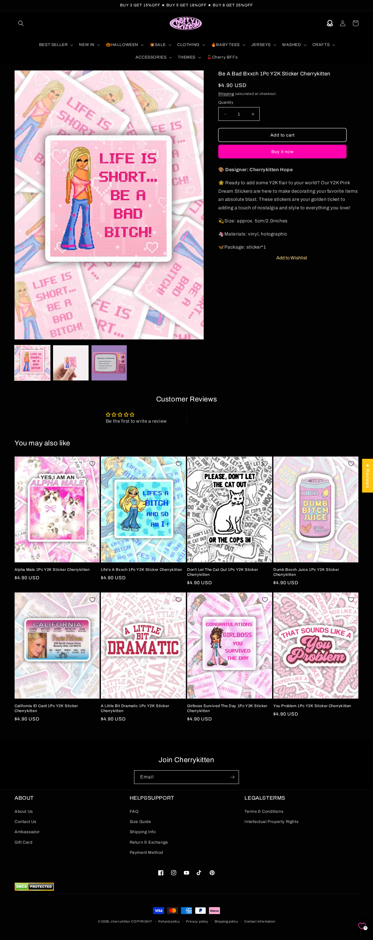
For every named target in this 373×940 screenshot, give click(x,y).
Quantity (225, 102)
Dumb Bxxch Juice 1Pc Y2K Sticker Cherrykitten (306, 572)
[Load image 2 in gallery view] (71, 363)
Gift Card (23, 842)
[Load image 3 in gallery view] (109, 363)
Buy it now (282, 151)
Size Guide (140, 821)
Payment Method (146, 852)
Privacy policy (197, 921)
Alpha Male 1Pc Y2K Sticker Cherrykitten (52, 570)
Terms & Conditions (263, 811)
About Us (24, 811)
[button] (21, 23)
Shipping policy (226, 921)
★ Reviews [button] (367, 475)
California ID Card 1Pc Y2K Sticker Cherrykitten (46, 708)
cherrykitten (120, 921)
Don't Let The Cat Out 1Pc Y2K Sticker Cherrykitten (222, 572)
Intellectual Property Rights (271, 821)
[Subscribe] (232, 777)
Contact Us (25, 821)
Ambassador (27, 832)
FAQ (134, 811)
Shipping (226, 94)
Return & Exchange (149, 842)
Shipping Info (143, 832)
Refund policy (169, 921)
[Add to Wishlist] (92, 464)
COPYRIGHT (141, 921)
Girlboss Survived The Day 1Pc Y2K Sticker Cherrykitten (227, 708)
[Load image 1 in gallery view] (32, 363)
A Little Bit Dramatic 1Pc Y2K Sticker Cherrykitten (135, 708)
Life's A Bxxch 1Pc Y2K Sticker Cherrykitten (141, 570)
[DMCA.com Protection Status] (34, 889)
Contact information (259, 921)
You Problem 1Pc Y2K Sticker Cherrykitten (312, 706)
